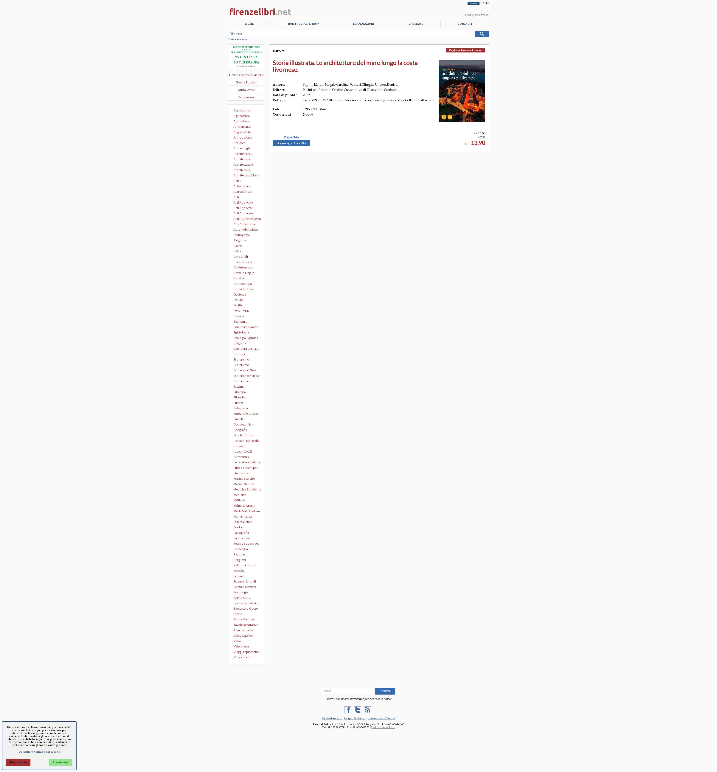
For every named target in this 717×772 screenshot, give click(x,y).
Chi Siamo (416, 23)
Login (469, 15)
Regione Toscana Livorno (465, 50)
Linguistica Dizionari (241, 474)
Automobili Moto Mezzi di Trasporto (247, 230)
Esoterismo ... (243, 359)
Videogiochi (242, 657)
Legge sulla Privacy (355, 718)
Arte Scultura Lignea (243, 192)
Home (249, 23)
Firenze (238, 403)
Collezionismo (243, 267)
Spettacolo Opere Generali (246, 609)
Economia (240, 321)
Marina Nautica (244, 484)
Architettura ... (243, 154)
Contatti (465, 23)
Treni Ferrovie (243, 630)
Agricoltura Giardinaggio (243, 122)
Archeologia (242, 148)
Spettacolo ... (242, 597)
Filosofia (239, 397)
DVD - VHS (241, 311)
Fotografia (241, 408)
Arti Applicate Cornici (243, 208)
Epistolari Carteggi (246, 348)
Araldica (239, 143)
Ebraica (239, 316)
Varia (237, 641)
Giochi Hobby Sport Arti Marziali (246, 436)
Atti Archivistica (245, 224)
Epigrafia (240, 343)
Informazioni (363, 23)
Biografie (240, 240)
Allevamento (242, 126)
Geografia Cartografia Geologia (241, 430)
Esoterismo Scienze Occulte (247, 376)
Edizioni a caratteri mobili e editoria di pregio (247, 327)
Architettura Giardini (242, 170)
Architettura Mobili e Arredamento (247, 176)
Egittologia (241, 332)
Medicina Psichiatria (247, 489)
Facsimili (240, 386)
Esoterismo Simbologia (241, 382)
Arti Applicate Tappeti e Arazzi (245, 214)
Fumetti (239, 419)
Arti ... (237, 197)
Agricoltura (242, 116)
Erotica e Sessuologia (242, 354)
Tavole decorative (246, 625)
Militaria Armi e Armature (244, 506)
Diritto (238, 305)
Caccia (238, 246)
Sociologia (241, 592)
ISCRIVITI (385, 691)
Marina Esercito (244, 478)
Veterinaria (241, 646)
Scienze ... (240, 576)
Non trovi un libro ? (303, 23)
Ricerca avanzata (237, 39)
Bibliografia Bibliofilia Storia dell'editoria (245, 235)
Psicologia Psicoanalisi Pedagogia (242, 549)
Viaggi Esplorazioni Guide (247, 652)
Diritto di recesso (332, 718)
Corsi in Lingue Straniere (244, 273)
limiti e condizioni (246, 66)
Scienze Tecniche (245, 587)
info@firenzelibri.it (384, 727)
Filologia (240, 392)
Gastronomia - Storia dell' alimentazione (244, 425)
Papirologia (242, 538)
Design (238, 300)
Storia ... (239, 614)
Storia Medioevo (245, 619)
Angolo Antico (243, 132)
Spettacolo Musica (246, 603)
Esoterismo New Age (245, 371)
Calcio (238, 251)
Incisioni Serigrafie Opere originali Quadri (246, 441)
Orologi (239, 527)
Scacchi (239, 570)
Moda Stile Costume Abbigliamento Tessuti (247, 512)
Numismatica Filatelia (243, 517)
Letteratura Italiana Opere (247, 463)
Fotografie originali (247, 413)
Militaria (239, 500)
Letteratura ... (242, 457)
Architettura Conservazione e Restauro (245, 160)
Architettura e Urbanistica (243, 165)
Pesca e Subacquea (246, 543)
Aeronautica (242, 110)
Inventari (240, 446)
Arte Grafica (242, 186)
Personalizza (18, 762)
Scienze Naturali (245, 581)
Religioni (240, 560)
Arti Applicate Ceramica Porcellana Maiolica (247, 203)
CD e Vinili (241, 256)
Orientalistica (243, 522)
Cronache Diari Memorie (244, 290)
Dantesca (240, 294)
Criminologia (243, 283)
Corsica (239, 278)
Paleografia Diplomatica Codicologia (242, 533)
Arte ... (238, 181)
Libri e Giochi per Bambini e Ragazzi (246, 468)
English (486, 3)
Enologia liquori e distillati (246, 338)
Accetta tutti (61, 762)
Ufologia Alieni (244, 635)
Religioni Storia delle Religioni (244, 566)
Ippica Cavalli (243, 451)
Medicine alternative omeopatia (241, 495)
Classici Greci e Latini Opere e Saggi (247, 262)
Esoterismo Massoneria (241, 365)
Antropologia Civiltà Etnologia (245, 138)
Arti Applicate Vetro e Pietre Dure (247, 219)
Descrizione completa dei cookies (39, 751)
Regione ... (240, 554)
